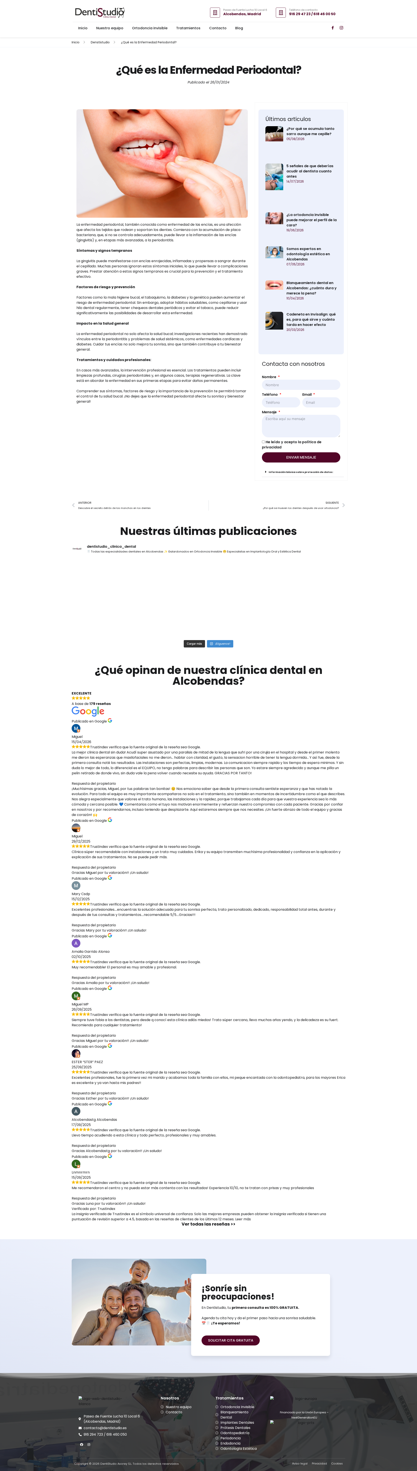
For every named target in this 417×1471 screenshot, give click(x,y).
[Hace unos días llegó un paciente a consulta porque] (174, 617)
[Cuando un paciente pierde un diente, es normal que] (105, 617)
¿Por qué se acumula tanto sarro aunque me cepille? (310, 131)
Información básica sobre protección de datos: (301, 472)
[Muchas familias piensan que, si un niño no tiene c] (243, 578)
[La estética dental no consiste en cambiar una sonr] (312, 578)
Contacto (218, 28)
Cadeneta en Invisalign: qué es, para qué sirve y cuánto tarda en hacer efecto (311, 319)
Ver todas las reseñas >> (208, 1224)
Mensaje (270, 412)
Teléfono (270, 394)
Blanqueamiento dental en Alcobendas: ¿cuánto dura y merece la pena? (311, 288)
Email (307, 394)
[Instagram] (89, 1445)
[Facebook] (82, 1445)
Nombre (269, 376)
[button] (303, 472)
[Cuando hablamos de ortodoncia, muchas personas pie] (243, 617)
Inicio (83, 28)
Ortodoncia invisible (149, 28)
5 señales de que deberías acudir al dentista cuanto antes (309, 171)
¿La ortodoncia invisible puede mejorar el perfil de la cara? (311, 220)
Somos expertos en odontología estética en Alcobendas (308, 254)
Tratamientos (188, 28)
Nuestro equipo (109, 28)
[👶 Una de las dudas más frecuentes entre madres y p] (312, 617)
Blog (239, 28)
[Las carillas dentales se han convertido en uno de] (174, 578)
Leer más (243, 1219)
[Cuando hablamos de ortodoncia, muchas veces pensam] (105, 578)
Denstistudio (100, 42)
